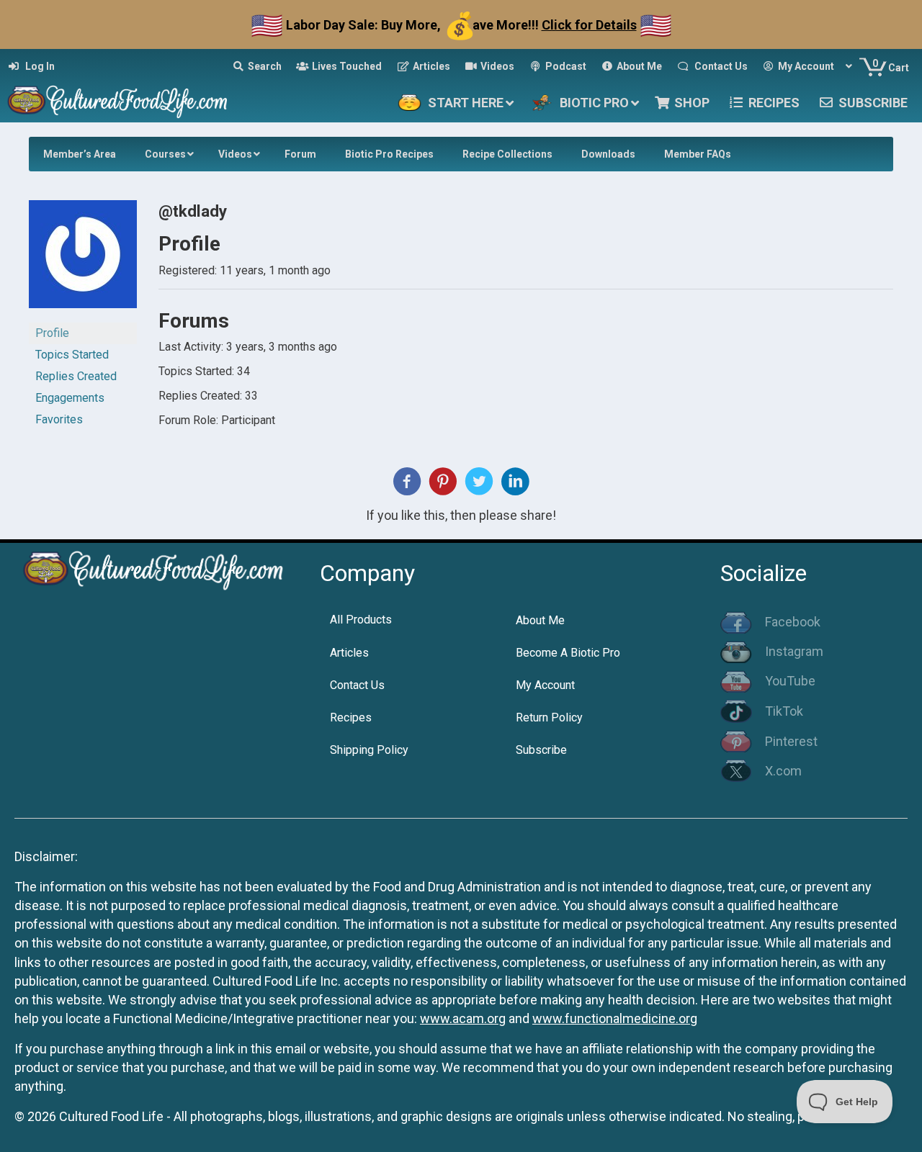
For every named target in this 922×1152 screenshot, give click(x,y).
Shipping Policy (369, 750)
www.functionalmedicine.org (614, 1018)
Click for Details (589, 24)
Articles (349, 653)
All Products (361, 619)
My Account (545, 685)
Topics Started (72, 354)
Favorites (59, 419)
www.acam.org (463, 1018)
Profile (52, 333)
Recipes (351, 717)
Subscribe (541, 750)
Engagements (69, 398)
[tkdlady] (83, 260)
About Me (540, 620)
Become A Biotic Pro (568, 653)
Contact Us (357, 685)
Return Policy (549, 717)
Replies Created (76, 376)
